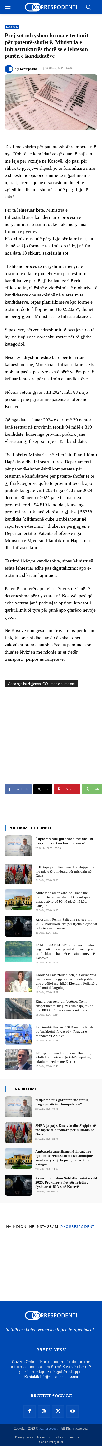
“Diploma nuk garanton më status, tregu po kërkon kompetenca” (64, 841)
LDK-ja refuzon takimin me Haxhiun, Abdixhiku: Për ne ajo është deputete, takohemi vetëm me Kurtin (63, 1057)
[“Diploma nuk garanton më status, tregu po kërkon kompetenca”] (18, 845)
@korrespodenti (78, 1226)
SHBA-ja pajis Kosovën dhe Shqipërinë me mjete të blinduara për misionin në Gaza (65, 871)
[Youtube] (72, 1411)
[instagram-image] (16, 1249)
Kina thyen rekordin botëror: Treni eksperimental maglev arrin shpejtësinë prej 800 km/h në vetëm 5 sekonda (64, 1006)
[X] (58, 1411)
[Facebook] (29, 1411)
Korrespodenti (28, 69)
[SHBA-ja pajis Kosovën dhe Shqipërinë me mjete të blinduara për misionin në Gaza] (18, 874)
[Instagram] (44, 1411)
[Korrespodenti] (9, 69)
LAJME (12, 26)
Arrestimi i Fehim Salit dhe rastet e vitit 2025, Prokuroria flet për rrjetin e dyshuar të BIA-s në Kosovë (66, 924)
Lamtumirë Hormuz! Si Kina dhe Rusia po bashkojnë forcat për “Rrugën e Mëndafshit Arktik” (64, 1031)
